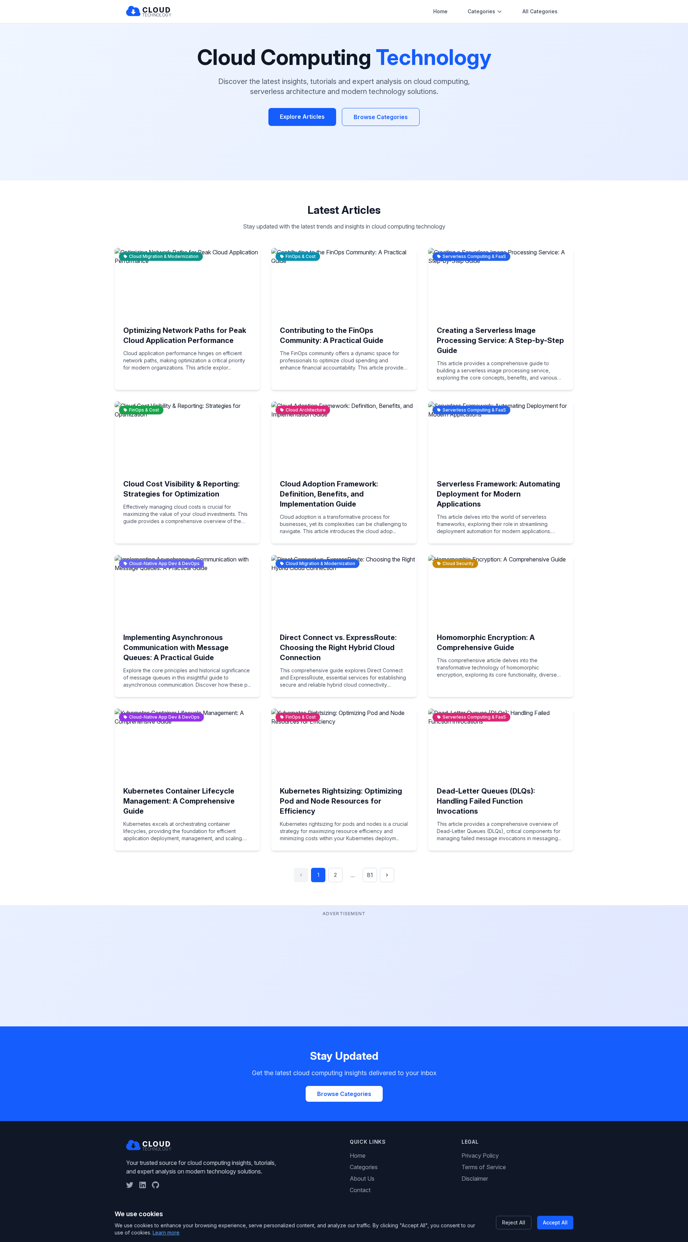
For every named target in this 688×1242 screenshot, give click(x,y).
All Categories (540, 11)
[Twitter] (129, 1185)
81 (370, 875)
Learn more (166, 1232)
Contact (360, 1190)
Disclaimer (475, 1178)
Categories (481, 11)
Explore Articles (302, 116)
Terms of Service (484, 1167)
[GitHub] (155, 1185)
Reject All (513, 1222)
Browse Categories (381, 117)
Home (440, 11)
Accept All (555, 1222)
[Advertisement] (344, 968)
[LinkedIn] (142, 1185)
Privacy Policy (480, 1155)
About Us (362, 1178)
